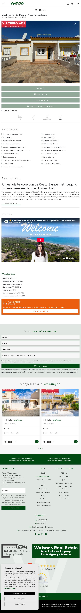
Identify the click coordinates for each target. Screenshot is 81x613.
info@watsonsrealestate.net (42, 527)
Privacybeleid (62, 360)
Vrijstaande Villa (64, 483)
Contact (43, 499)
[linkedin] (39, 534)
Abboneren (13, 508)
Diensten (43, 485)
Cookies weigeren (20, 604)
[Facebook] (35, 534)
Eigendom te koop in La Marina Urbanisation (21, 460)
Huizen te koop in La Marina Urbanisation (59, 460)
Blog (43, 495)
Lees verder (11, 203)
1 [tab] (38, 448)
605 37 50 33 (42, 523)
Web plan (45, 596)
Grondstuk (64, 492)
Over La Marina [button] (42, 492)
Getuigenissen (43, 502)
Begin (43, 473)
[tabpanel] (21, 417)
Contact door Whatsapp (41, 106)
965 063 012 (42, 520)
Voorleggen (41, 366)
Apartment (64, 476)
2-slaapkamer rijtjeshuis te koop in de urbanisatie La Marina (59, 604)
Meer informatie (10, 588)
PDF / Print (41, 94)
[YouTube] (46, 534)
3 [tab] (42, 448)
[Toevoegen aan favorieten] (75, 24)
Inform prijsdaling (40, 100)
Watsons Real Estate (17, 3)
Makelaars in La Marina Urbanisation (21, 458)
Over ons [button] (43, 489)
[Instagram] (42, 534)
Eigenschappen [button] (43, 476)
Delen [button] (40, 88)
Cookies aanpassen (19, 599)
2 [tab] (40, 448)
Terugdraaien (10, 111)
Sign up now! (39, 311)
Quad (64, 480)
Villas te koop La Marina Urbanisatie (59, 458)
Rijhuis (64, 473)
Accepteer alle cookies (19, 593)
